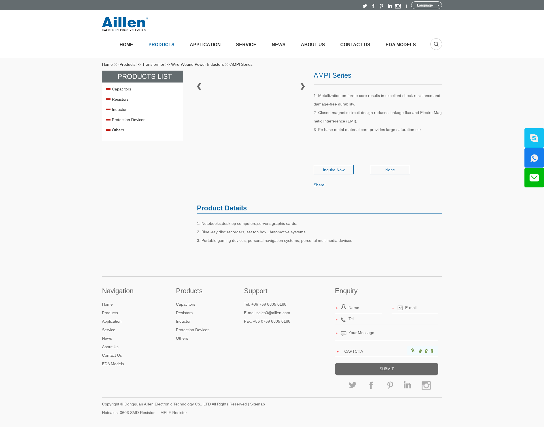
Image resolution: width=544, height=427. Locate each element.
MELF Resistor (173, 412)
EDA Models (401, 44)
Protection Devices (128, 119)
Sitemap (257, 404)
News (279, 44)
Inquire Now (334, 170)
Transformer (153, 64)
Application (205, 44)
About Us (313, 44)
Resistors (120, 99)
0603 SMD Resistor (137, 412)
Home (126, 44)
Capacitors (121, 89)
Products (161, 44)
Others (118, 130)
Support (255, 291)
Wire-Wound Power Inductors (197, 64)
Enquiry (346, 291)
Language (425, 5)
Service (246, 44)
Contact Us (355, 44)
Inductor (119, 109)
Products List (145, 76)
